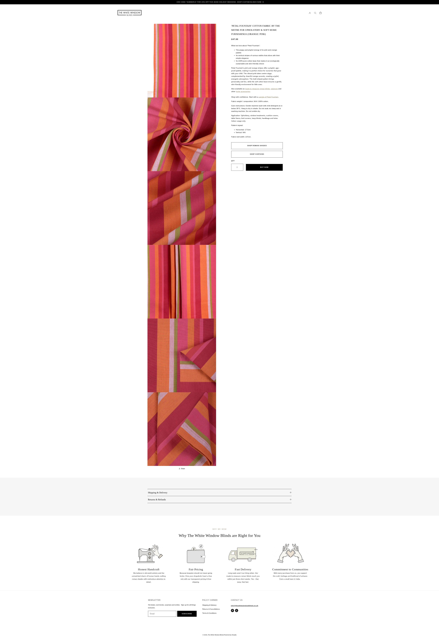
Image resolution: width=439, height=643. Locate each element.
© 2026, (205, 635)
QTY (233, 161)
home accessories (243, 91)
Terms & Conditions (209, 613)
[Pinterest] (232, 610)
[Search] (315, 13)
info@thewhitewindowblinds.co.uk (244, 606)
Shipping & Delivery (209, 605)
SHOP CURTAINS (257, 154)
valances (274, 89)
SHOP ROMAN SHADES (257, 145)
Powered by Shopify (230, 635)
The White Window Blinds (216, 635)
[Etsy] (236, 610)
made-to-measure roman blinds (257, 89)
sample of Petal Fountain (268, 97)
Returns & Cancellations (211, 609)
